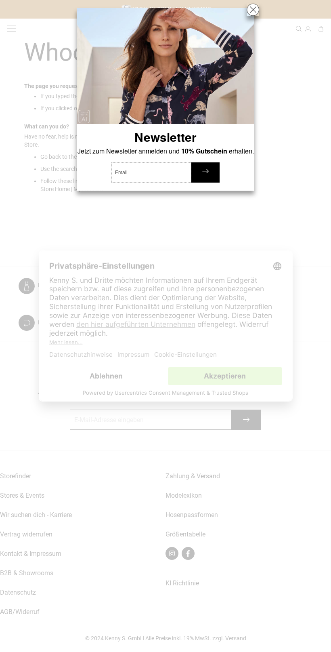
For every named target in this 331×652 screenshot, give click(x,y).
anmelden (205, 172)
